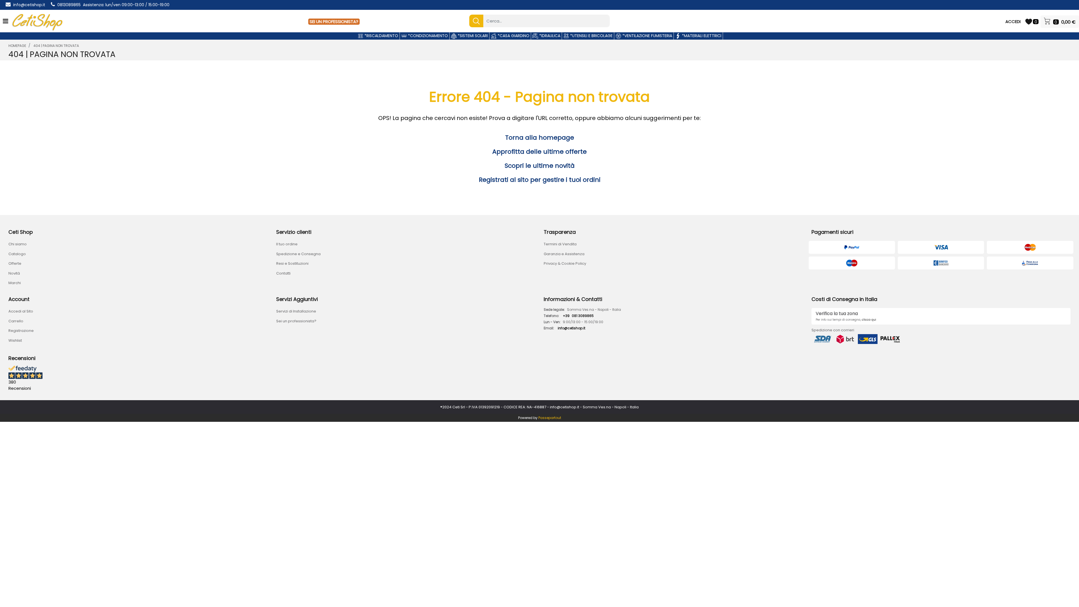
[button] (476, 21)
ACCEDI (1013, 21)
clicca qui (869, 320)
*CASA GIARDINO (513, 35)
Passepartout (549, 417)
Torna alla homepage (539, 137)
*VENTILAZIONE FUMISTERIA (646, 35)
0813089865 (69, 5)
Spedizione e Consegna (298, 254)
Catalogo (17, 254)
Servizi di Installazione (296, 311)
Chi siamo (17, 244)
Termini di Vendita (560, 244)
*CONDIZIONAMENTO (427, 35)
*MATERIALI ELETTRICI (701, 35)
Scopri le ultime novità (540, 165)
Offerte (14, 263)
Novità (14, 273)
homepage (17, 45)
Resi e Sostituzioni (292, 263)
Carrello (15, 321)
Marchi (14, 283)
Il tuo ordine (287, 244)
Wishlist (15, 340)
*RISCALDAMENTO (380, 35)
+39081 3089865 (578, 315)
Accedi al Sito (20, 311)
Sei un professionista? (296, 321)
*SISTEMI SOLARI (472, 35)
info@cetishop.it (29, 5)
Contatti (283, 273)
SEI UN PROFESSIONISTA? (334, 21)
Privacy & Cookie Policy (565, 263)
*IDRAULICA (549, 35)
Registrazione (21, 330)
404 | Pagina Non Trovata (56, 45)
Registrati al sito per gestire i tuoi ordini (539, 179)
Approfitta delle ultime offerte (539, 151)
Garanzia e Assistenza (564, 254)
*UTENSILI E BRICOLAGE (591, 35)
